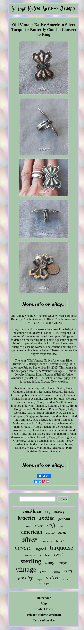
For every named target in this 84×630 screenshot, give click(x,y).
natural (50, 533)
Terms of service (44, 620)
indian (47, 518)
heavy (49, 562)
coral (58, 554)
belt (39, 556)
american (31, 532)
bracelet (26, 518)
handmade (30, 555)
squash (39, 526)
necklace (32, 511)
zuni (62, 532)
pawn (44, 571)
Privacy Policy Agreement (44, 614)
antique (62, 563)
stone (27, 526)
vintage (26, 569)
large (39, 579)
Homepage (44, 597)
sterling (31, 561)
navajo (23, 547)
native (53, 577)
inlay (47, 512)
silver (29, 539)
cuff (51, 525)
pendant (64, 519)
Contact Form (43, 609)
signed (41, 549)
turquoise (61, 547)
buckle (60, 541)
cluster (66, 579)
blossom (46, 541)
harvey (59, 512)
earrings (44, 583)
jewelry (25, 578)
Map (44, 603)
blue (47, 555)
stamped (56, 571)
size (61, 526)
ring (68, 570)
